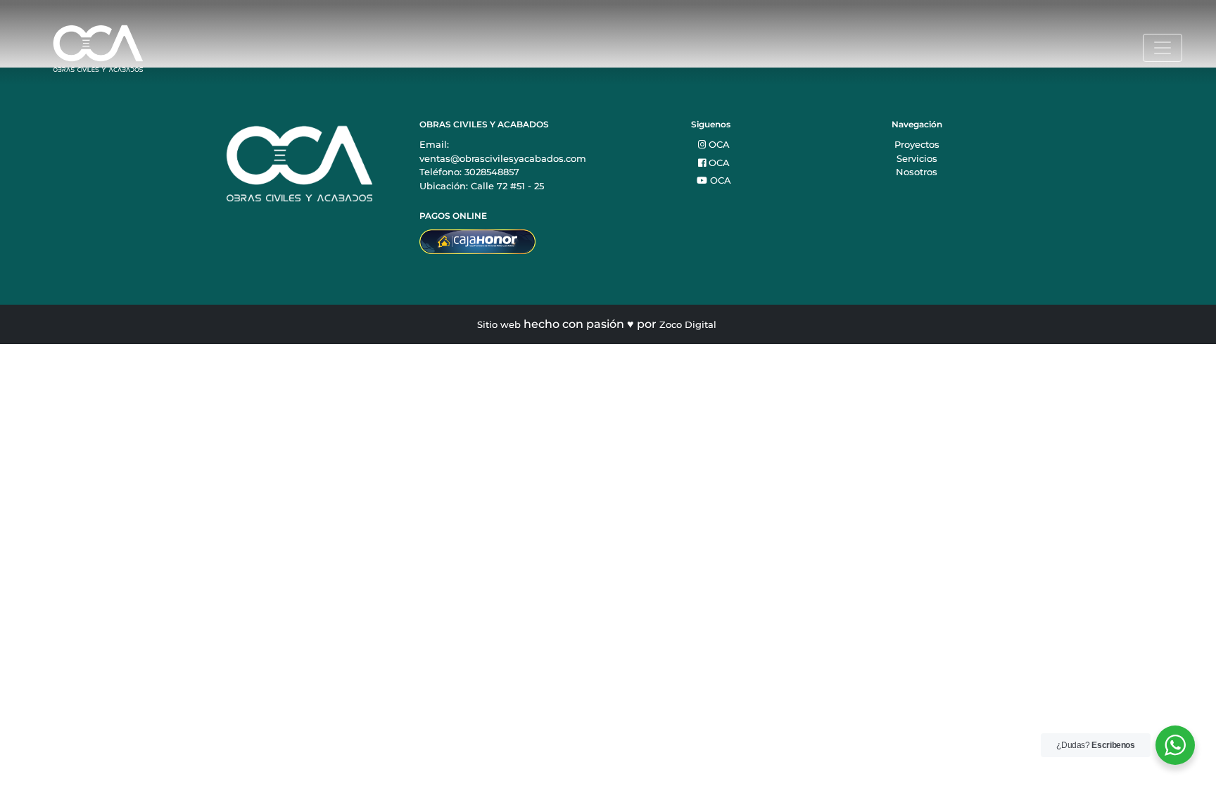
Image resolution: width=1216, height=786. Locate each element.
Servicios (917, 158)
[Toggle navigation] (1162, 48)
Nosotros (916, 171)
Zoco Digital (687, 324)
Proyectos (916, 144)
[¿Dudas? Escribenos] (1175, 745)
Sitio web (499, 324)
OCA (718, 144)
